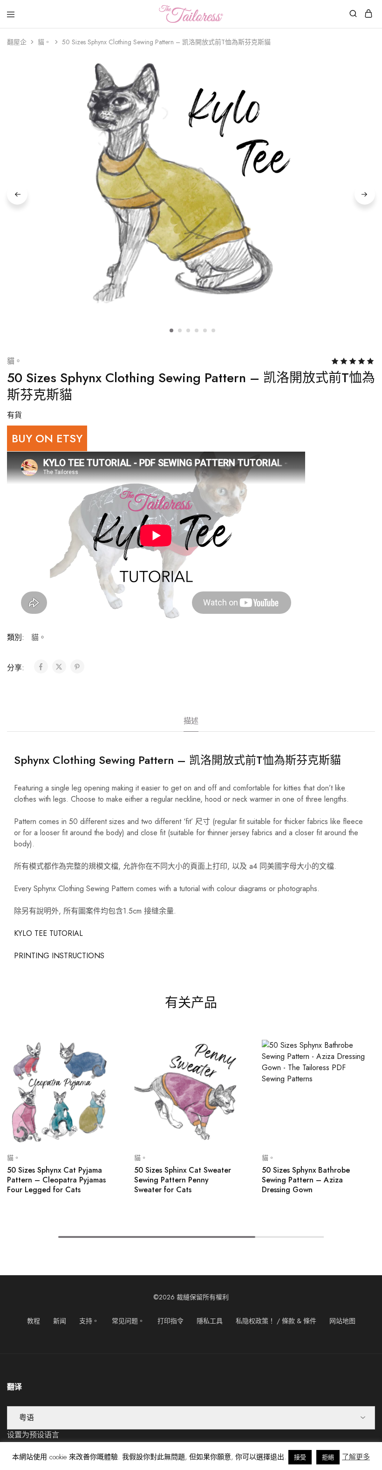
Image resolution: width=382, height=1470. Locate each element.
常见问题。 (128, 1321)
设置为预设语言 (33, 1434)
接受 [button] (300, 1457)
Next (365, 194)
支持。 (89, 1321)
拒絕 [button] (328, 1457)
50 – (56, 1180)
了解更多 (356, 1457)
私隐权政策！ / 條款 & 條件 (276, 1321)
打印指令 (170, 1321)
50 (182, 1180)
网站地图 (342, 1321)
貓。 (44, 42)
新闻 (59, 1321)
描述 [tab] (191, 720)
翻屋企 (17, 42)
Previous (17, 194)
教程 (33, 1321)
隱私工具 (210, 1321)
